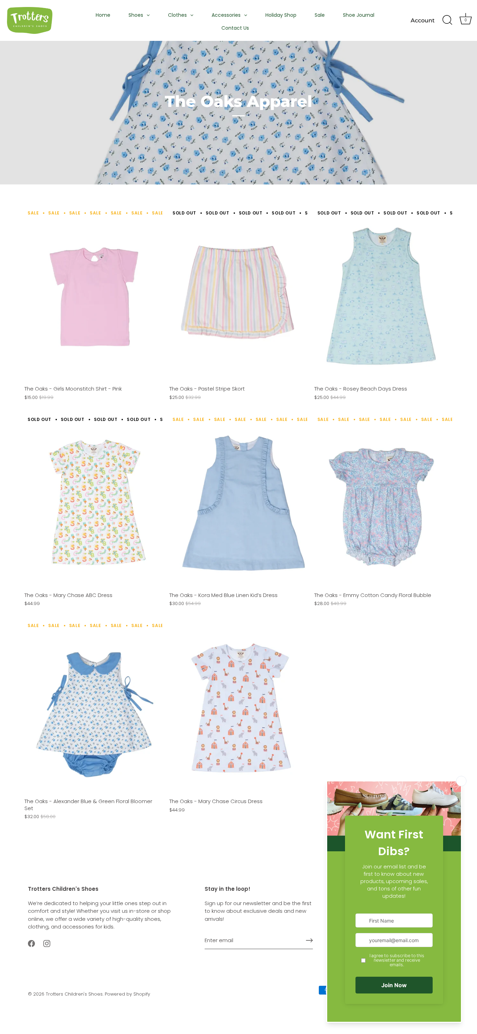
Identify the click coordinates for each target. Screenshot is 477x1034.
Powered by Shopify (127, 994)
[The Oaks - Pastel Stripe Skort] (238, 295)
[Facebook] (31, 943)
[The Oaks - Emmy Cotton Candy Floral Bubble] (383, 501)
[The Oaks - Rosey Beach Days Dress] (383, 295)
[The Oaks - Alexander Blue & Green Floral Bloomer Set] (93, 707)
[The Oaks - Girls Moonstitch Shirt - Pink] (93, 295)
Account (423, 20)
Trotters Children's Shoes (74, 994)
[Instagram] (46, 943)
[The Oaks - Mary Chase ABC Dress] (93, 501)
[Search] (447, 20)
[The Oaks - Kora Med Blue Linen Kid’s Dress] (238, 501)
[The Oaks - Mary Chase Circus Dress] (238, 707)
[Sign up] (309, 940)
